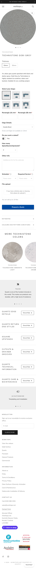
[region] (18, 292)
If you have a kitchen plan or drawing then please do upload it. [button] (18, 192)
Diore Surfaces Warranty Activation (14, 484)
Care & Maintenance (9, 488)
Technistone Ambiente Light (12, 268)
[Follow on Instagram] (8, 557)
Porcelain (5, 454)
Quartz (4, 450)
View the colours (7, 443)
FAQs (4, 474)
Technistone (7, 52)
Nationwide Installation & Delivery (13, 491)
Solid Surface (6, 447)
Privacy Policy (6, 481)
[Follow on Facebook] (3, 557)
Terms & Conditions (8, 477)
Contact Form (6, 509)
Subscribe (10, 432)
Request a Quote (18, 207)
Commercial (6, 461)
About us (5, 471)
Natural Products (7, 457)
